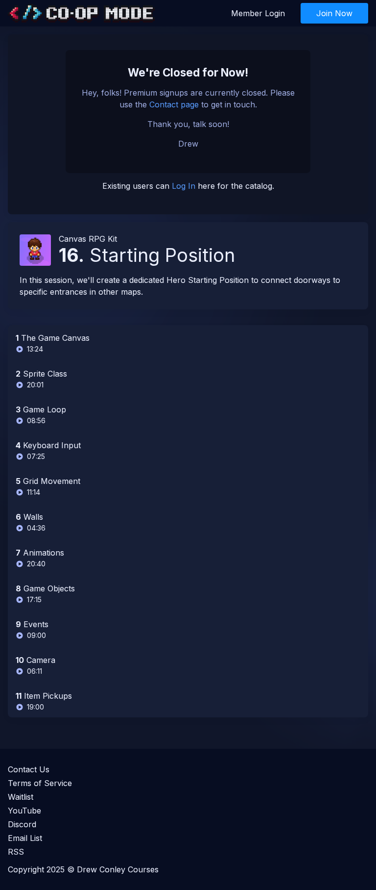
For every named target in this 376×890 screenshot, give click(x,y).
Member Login (258, 13)
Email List (25, 838)
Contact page (174, 104)
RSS (16, 852)
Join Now (334, 13)
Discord (22, 824)
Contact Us (28, 769)
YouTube (24, 810)
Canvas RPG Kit (88, 239)
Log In (183, 186)
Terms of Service (40, 783)
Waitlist (20, 797)
